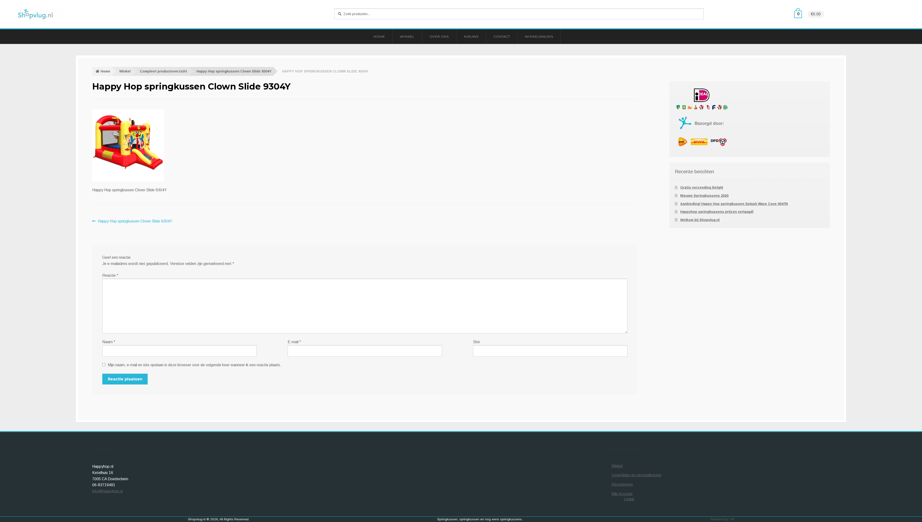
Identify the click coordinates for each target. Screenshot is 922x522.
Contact (501, 36)
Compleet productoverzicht (163, 71)
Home (379, 36)
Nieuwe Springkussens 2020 (704, 196)
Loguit (629, 499)
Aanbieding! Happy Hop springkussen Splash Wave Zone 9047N (734, 204)
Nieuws (471, 36)
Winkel (407, 36)
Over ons (439, 36)
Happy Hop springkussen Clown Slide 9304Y (234, 71)
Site (476, 342)
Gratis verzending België (701, 187)
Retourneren (622, 484)
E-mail (294, 342)
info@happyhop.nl (107, 491)
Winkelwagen (539, 36)
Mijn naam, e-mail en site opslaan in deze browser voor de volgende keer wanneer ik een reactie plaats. (194, 365)
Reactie (110, 275)
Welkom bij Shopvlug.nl (700, 220)
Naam (108, 342)
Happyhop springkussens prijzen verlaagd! (716, 212)
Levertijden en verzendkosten (636, 475)
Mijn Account (622, 494)
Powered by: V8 (722, 519)
